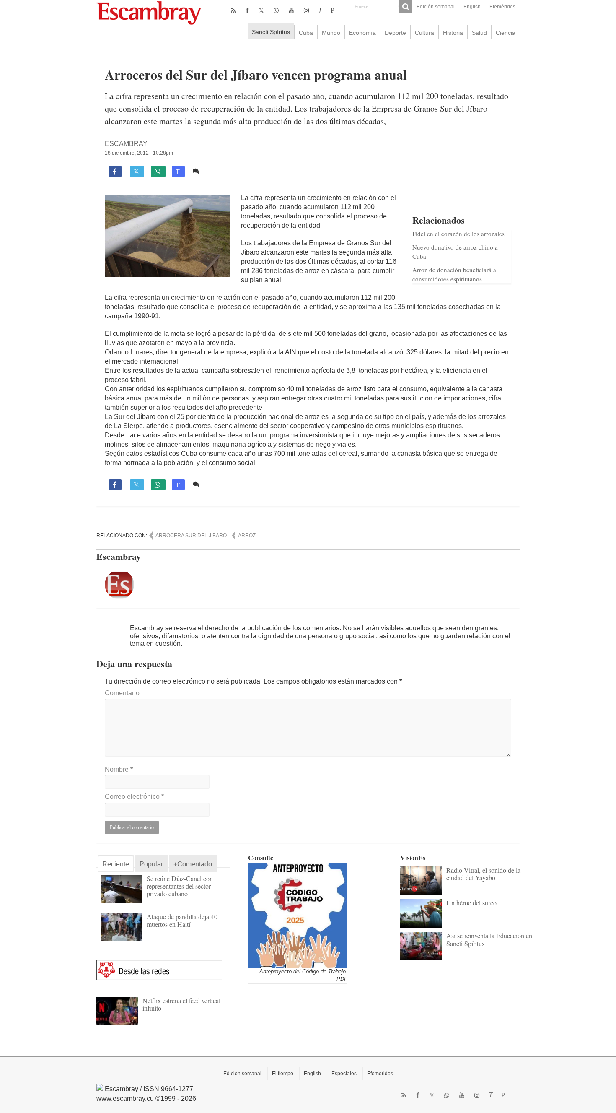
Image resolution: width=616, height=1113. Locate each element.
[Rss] (233, 10)
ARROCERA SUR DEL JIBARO (191, 535)
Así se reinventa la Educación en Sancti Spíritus (489, 939)
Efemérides (502, 7)
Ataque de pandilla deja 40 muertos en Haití (182, 920)
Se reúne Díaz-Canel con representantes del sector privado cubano (180, 886)
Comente (216, 170)
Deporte (395, 32)
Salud (479, 32)
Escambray (126, 143)
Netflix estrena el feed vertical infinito (181, 1004)
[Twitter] (261, 10)
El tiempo (282, 1074)
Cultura (424, 32)
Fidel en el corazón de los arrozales (458, 233)
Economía (362, 32)
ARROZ (247, 535)
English (472, 7)
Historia (453, 32)
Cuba (306, 32)
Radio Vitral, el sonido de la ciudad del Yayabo (483, 874)
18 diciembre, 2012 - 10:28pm (139, 153)
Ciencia (505, 32)
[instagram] (306, 10)
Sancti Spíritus (271, 32)
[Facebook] (247, 10)
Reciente (115, 864)
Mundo (331, 32)
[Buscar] (405, 6)
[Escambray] (148, 12)
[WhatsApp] (276, 10)
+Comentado (192, 864)
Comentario (122, 693)
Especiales (344, 1074)
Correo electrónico (134, 796)
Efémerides (380, 1074)
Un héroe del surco (471, 902)
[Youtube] (291, 10)
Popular (151, 864)
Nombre (119, 769)
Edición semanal (436, 7)
